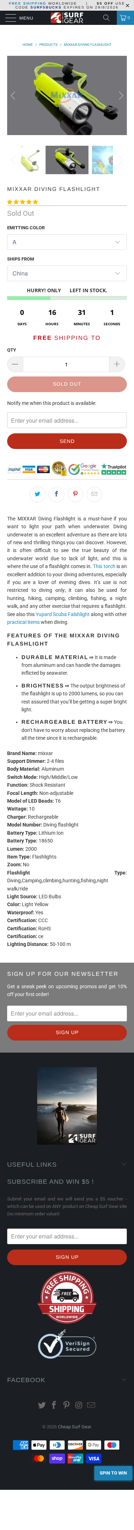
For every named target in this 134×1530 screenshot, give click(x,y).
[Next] (120, 95)
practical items (23, 622)
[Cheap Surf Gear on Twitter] (41, 1405)
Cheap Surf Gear (74, 1426)
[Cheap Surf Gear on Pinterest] (66, 1405)
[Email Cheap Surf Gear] (91, 1405)
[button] (22, 202)
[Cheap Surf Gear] (67, 18)
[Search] (109, 18)
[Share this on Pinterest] (75, 494)
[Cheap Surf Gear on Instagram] (79, 1405)
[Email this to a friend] (94, 494)
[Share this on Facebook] (56, 494)
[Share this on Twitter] (37, 494)
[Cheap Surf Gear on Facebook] (54, 1405)
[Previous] (14, 95)
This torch (104, 566)
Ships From (20, 259)
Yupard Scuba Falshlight (63, 614)
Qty (11, 350)
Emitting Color (26, 227)
